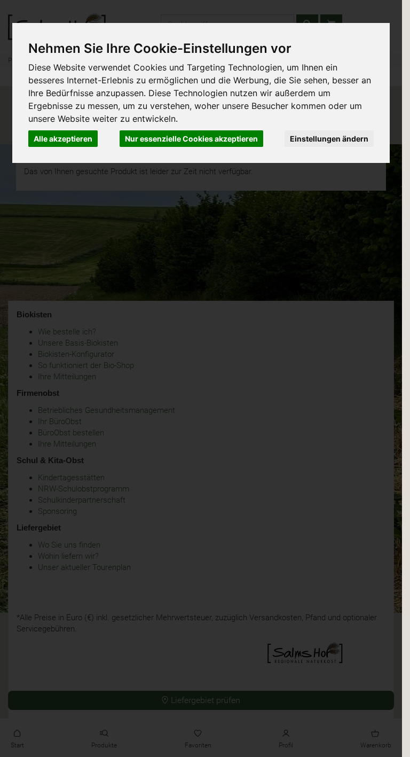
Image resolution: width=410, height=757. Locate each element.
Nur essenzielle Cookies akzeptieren (191, 138)
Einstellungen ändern (329, 138)
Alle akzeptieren (63, 138)
